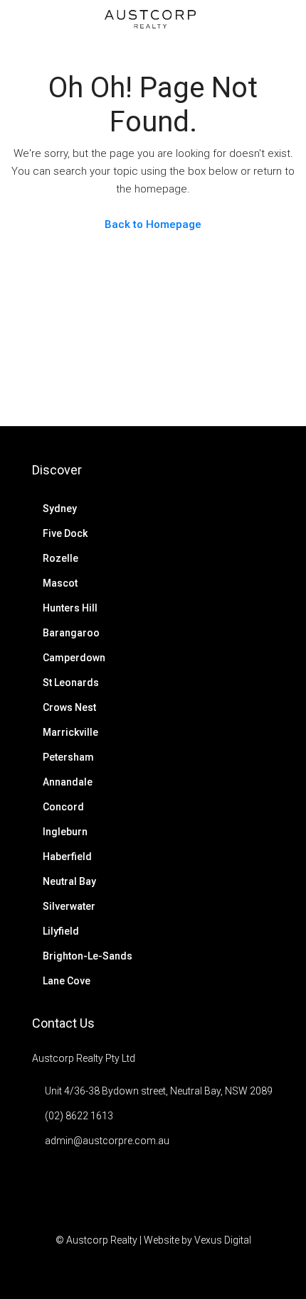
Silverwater (69, 906)
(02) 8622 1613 (79, 1115)
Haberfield (67, 856)
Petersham (68, 757)
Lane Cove (66, 981)
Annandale (68, 782)
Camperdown (74, 657)
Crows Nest (69, 707)
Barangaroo (71, 632)
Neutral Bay (69, 881)
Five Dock (65, 533)
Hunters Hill (70, 608)
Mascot (60, 583)
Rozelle (60, 558)
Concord (63, 806)
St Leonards (71, 682)
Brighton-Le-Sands (87, 956)
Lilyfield (61, 931)
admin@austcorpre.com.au (107, 1140)
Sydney (60, 508)
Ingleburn (65, 831)
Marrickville (70, 732)
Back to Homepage (153, 224)
